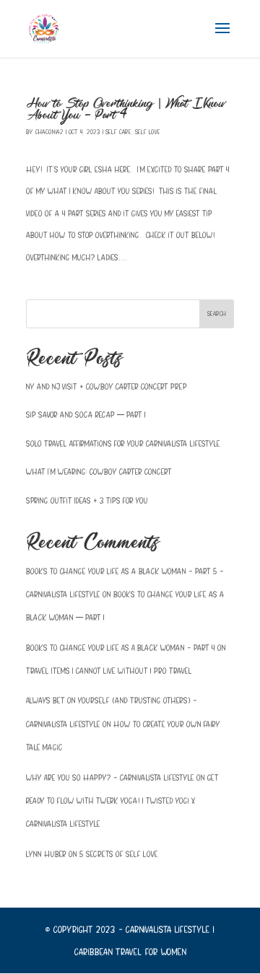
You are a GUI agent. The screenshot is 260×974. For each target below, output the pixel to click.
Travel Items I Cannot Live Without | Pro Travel (109, 670)
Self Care (118, 131)
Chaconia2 (49, 131)
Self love (147, 131)
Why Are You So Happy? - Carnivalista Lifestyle (110, 777)
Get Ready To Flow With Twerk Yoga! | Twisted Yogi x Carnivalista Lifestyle (122, 800)
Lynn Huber (46, 854)
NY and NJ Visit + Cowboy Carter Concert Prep (106, 386)
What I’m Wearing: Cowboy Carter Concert (99, 471)
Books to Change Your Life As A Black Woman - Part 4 (120, 647)
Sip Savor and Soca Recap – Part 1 (86, 414)
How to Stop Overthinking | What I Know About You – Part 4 (126, 110)
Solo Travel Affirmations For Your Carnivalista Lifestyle (123, 443)
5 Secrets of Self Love (118, 854)
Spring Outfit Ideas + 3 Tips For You (87, 500)
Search (216, 313)
